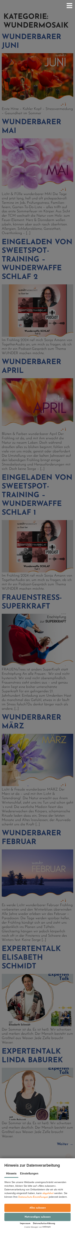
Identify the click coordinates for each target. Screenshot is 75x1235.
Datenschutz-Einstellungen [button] (33, 1197)
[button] (37, 1208)
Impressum (25, 1223)
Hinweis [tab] (11, 1173)
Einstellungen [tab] (29, 1173)
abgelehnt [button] (48, 1193)
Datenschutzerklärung (44, 1223)
